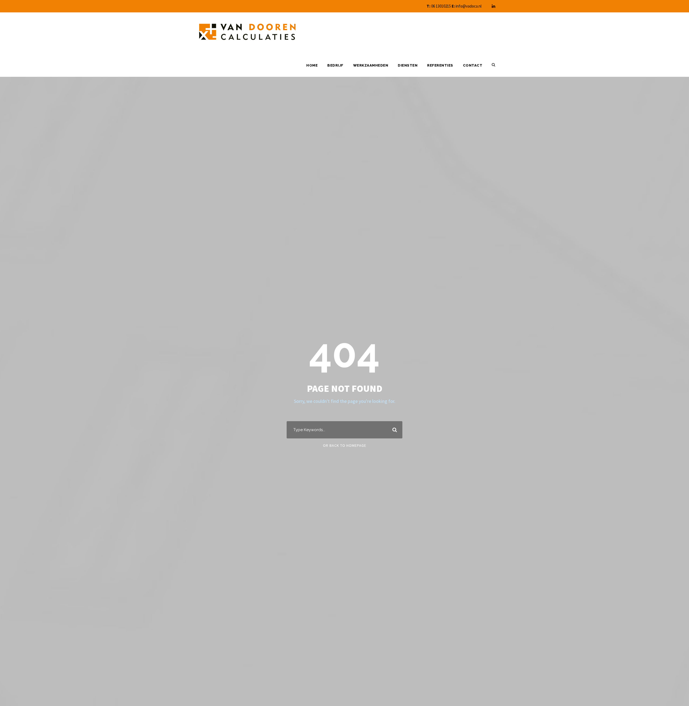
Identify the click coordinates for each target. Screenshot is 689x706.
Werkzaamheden (370, 65)
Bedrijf (335, 65)
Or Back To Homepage (344, 445)
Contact (473, 65)
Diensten (407, 65)
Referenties (440, 65)
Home (312, 65)
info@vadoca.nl (468, 6)
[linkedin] (493, 6)
